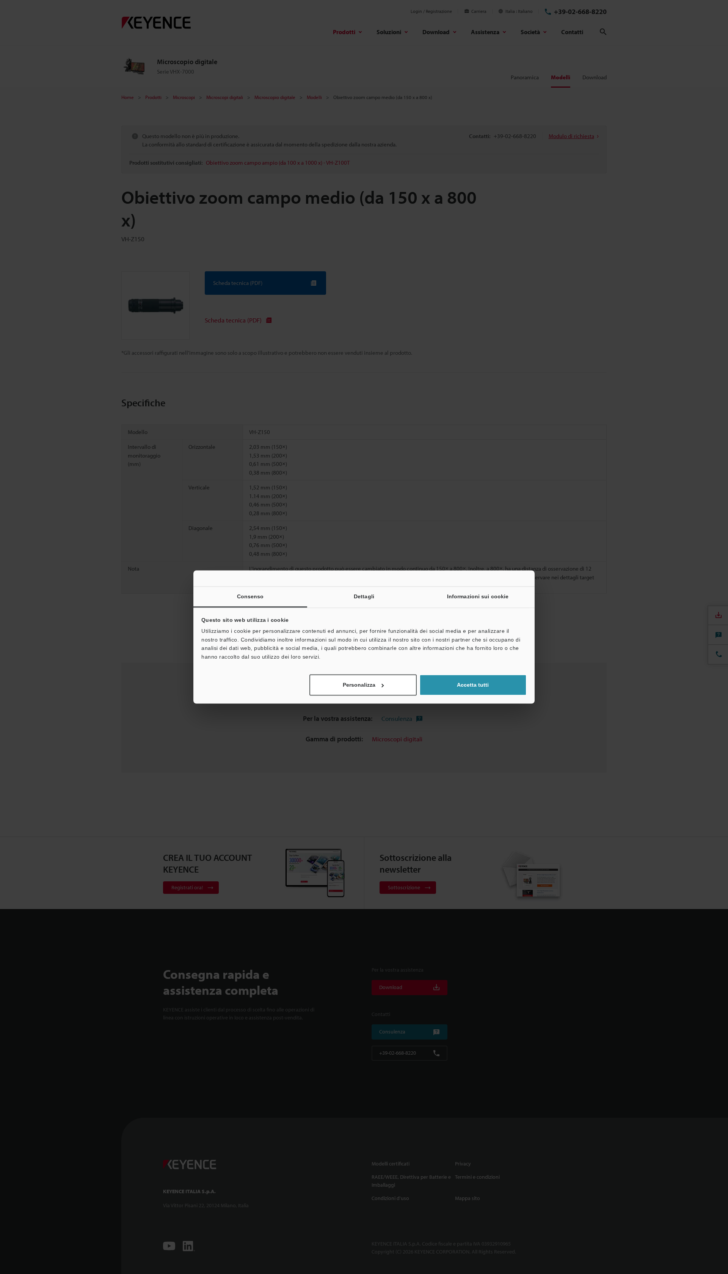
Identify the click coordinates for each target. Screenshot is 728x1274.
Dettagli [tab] (364, 596)
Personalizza (359, 685)
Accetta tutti (473, 685)
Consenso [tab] (250, 596)
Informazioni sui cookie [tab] (477, 596)
